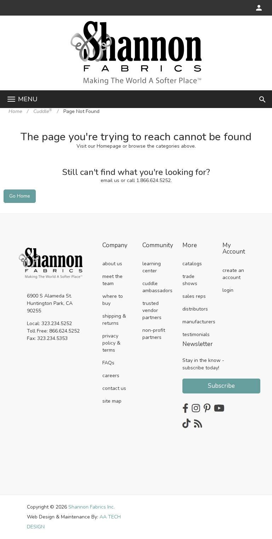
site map (111, 401)
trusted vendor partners (152, 310)
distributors (195, 309)
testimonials (196, 334)
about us (112, 263)
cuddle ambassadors (157, 287)
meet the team (112, 280)
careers (110, 375)
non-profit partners (153, 334)
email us (110, 180)
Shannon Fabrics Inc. (91, 507)
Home (15, 111)
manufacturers (198, 321)
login (227, 290)
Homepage (109, 146)
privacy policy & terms (111, 343)
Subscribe (221, 386)
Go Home (19, 196)
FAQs (108, 362)
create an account (233, 274)
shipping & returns (114, 320)
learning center (151, 267)
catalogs (192, 263)
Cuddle (42, 111)
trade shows (189, 280)
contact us (114, 388)
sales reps (194, 296)
